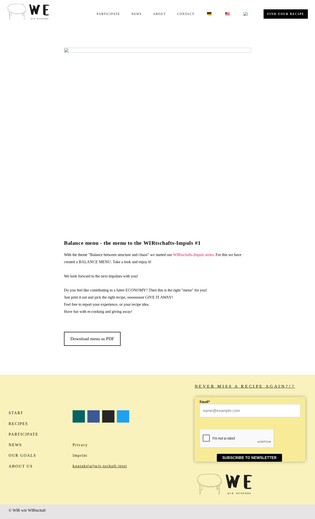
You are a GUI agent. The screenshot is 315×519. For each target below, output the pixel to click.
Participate (108, 14)
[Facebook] (93, 416)
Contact (185, 14)
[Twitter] (123, 416)
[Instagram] (108, 416)
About (159, 14)
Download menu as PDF (92, 338)
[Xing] (79, 416)
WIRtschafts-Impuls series (193, 255)
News (136, 14)
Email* (205, 401)
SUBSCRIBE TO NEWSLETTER (249, 458)
